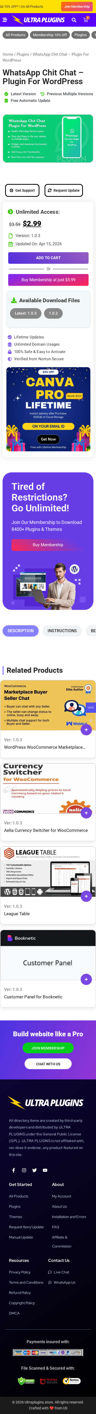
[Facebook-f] (13, 1170)
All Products (15, 35)
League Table (17, 913)
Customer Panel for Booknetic (33, 996)
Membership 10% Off (50, 35)
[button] (74, 20)
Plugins (80, 35)
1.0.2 (53, 312)
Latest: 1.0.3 (25, 312)
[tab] (21, 631)
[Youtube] (45, 1170)
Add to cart (48, 258)
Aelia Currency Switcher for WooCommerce (46, 830)
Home (8, 54)
